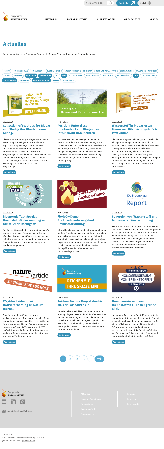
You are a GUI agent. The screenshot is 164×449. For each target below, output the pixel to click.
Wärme (56, 80)
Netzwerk (51, 19)
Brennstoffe (45, 76)
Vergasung (24, 80)
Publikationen (105, 19)
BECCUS (6, 71)
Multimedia (152, 71)
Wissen (154, 19)
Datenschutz (133, 404)
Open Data (87, 71)
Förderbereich (87, 414)
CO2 (64, 76)
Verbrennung (9, 80)
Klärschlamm (75, 76)
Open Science (132, 19)
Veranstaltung (148, 76)
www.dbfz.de (29, 441)
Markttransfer (93, 76)
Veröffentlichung (41, 80)
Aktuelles (85, 394)
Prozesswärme (123, 76)
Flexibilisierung (54, 71)
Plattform (108, 76)
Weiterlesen (9, 172)
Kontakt (131, 394)
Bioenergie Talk (77, 19)
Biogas (6, 76)
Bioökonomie (126, 71)
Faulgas (139, 71)
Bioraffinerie (37, 71)
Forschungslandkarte (91, 399)
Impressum (132, 399)
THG (136, 76)
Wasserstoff (69, 80)
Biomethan (31, 76)
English (143, 3)
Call (57, 76)
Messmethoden (72, 71)
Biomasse (18, 76)
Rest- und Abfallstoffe (106, 71)
